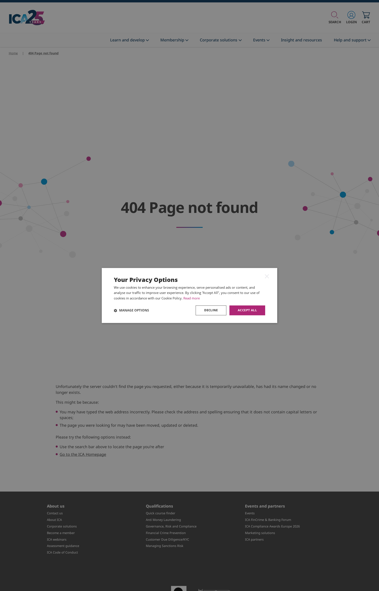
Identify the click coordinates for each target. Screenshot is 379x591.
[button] (131, 310)
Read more (191, 298)
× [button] (267, 276)
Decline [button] (211, 310)
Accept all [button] (247, 310)
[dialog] (189, 295)
